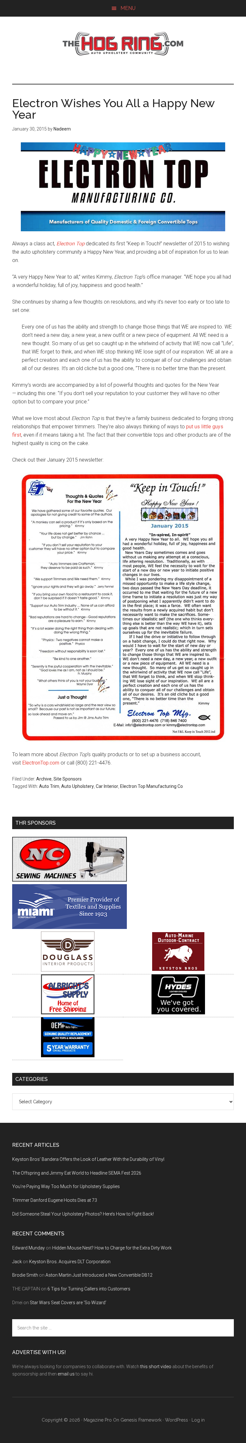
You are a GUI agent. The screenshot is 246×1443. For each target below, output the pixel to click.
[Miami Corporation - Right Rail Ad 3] (69, 927)
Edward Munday (28, 1247)
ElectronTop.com (40, 763)
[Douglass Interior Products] (67, 970)
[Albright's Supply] (67, 1013)
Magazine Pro (98, 1420)
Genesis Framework (140, 1420)
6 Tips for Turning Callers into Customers (88, 1288)
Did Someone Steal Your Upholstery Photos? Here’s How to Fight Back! (83, 1214)
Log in (198, 1420)
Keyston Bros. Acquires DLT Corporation (70, 1261)
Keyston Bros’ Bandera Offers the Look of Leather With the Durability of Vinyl (88, 1159)
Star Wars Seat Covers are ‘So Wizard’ (68, 1302)
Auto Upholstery (77, 786)
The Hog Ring (123, 43)
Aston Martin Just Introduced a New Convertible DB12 (98, 1275)
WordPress (176, 1420)
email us (66, 1373)
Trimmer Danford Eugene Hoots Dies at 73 (54, 1200)
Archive (44, 778)
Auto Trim (49, 786)
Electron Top (70, 244)
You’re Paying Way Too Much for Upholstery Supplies (66, 1186)
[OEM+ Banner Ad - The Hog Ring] (67, 1055)
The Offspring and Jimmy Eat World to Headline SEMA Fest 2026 (76, 1173)
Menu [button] (127, 8)
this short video (155, 1366)
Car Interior (107, 786)
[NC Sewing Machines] (69, 880)
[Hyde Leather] (178, 1013)
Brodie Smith (25, 1275)
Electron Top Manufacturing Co (151, 786)
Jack (17, 1261)
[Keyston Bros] (178, 970)
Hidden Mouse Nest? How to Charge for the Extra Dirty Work (112, 1247)
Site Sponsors (67, 778)
